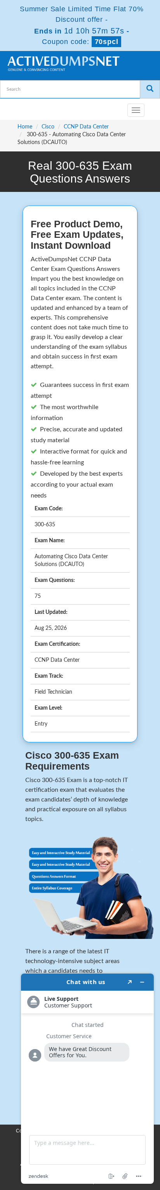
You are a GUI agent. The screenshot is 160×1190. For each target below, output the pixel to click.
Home (24, 127)
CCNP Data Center (86, 127)
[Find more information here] (87, 1078)
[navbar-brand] (15, 107)
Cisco (48, 127)
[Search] (150, 89)
